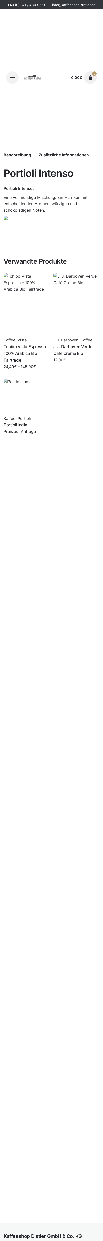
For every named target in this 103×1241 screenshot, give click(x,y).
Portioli (50, 1225)
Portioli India (15, 424)
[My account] (62, 77)
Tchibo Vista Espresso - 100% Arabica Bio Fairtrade (26, 353)
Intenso (25, 188)
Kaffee (36, 1225)
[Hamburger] (12, 77)
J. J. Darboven (66, 340)
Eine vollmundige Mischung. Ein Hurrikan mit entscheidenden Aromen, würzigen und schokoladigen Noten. (46, 204)
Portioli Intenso (44, 1220)
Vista (22, 340)
